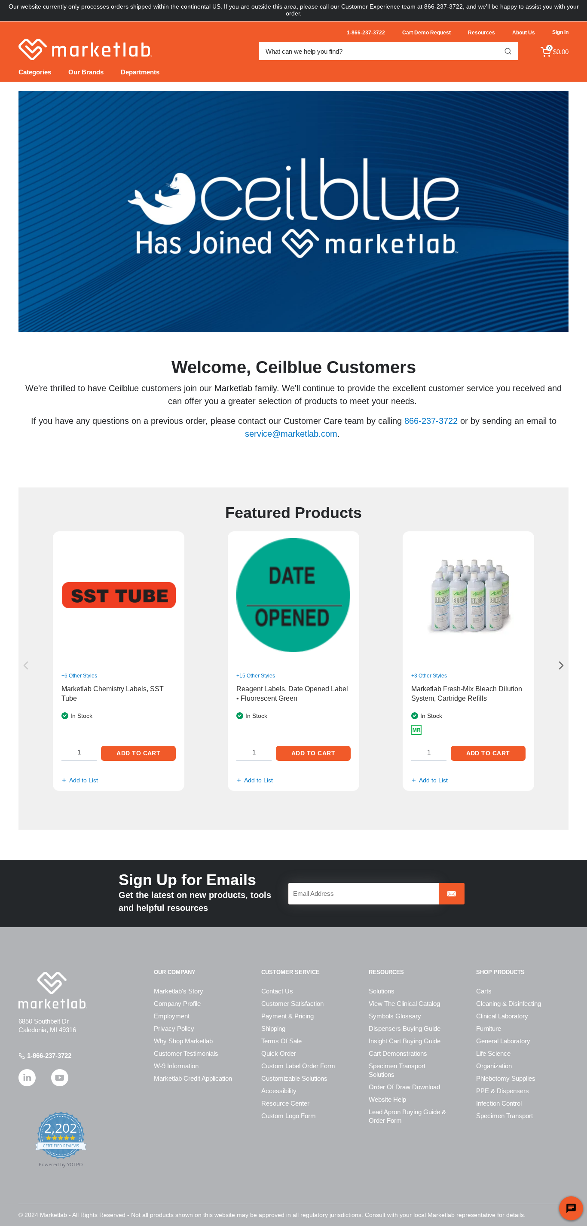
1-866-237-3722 (49, 1055)
